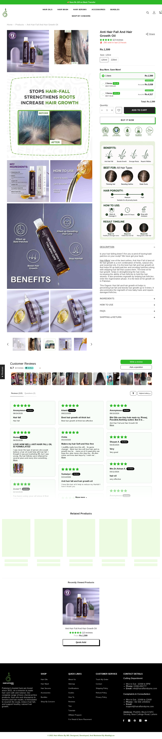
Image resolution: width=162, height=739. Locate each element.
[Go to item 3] (44, 378)
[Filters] (133, 393)
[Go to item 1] (17, 378)
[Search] (147, 12)
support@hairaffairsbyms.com (140, 706)
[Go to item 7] (99, 378)
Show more (80, 497)
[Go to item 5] (72, 378)
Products (19, 25)
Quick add (81, 642)
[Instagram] (129, 720)
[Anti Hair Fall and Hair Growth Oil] (81, 606)
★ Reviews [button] (2, 372)
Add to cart (139, 110)
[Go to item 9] (126, 378)
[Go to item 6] (85, 378)
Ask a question (136, 367)
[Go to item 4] (58, 378)
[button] (8, 344)
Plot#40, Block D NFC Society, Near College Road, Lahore (140, 713)
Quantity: (104, 105)
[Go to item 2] (31, 378)
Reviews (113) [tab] (17, 393)
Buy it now (127, 120)
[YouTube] (146, 720)
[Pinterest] (135, 720)
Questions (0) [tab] (30, 393)
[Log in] (154, 12)
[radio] (127, 76)
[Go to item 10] (140, 378)
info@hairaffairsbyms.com (145, 688)
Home (10, 25)
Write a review (136, 362)
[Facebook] (123, 720)
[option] (81, 2)
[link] (119, 110)
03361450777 (140, 686)
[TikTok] (140, 720)
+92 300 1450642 (142, 702)
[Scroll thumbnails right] (149, 379)
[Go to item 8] (113, 378)
